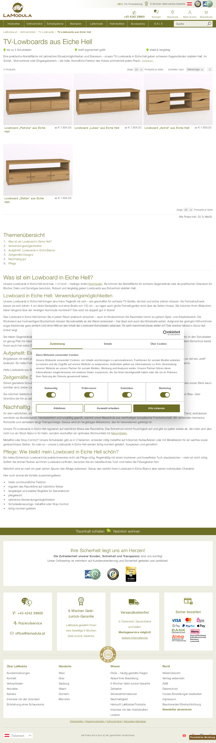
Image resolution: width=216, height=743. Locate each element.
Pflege (12, 263)
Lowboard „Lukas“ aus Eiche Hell (97, 128)
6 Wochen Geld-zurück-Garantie (130, 683)
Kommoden (95, 283)
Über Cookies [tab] (159, 343)
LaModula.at (10, 32)
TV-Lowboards (46, 32)
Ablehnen (59, 408)
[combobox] (193, 24)
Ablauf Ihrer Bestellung (124, 678)
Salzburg (64, 683)
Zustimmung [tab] (57, 343)
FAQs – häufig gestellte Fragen (129, 673)
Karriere (11, 693)
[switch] (89, 395)
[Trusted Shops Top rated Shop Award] (131, 574)
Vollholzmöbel (28, 32)
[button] (130, 4)
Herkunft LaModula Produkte (128, 704)
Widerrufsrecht (172, 673)
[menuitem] (13, 23)
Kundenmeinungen (18, 673)
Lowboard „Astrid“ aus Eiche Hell (167, 128)
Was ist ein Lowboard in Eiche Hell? (30, 241)
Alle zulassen (156, 408)
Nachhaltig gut (17, 259)
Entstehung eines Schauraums (25, 704)
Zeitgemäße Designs (20, 254)
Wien (62, 673)
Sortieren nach (176, 69)
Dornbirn (64, 693)
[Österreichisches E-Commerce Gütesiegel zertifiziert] (208, 4)
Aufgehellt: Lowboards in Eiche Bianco (31, 250)
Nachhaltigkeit (119, 699)
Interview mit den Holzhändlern (129, 709)
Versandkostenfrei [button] (135, 612)
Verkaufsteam (15, 683)
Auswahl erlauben (108, 408)
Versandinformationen (124, 693)
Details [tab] (108, 343)
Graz (61, 678)
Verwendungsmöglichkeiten (25, 245)
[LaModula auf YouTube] (184, 735)
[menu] (86, 23)
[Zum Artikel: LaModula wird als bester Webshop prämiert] (108, 655)
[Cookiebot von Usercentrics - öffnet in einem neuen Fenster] (165, 332)
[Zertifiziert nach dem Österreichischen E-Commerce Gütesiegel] (92, 574)
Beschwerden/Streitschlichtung (182, 704)
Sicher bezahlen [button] (188, 612)
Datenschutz (170, 688)
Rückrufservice (30, 623)
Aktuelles (12, 688)
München (64, 699)
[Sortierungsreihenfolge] (210, 69)
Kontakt (11, 678)
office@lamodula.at (30, 633)
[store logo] (17, 10)
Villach (62, 688)
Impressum (169, 699)
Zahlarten (116, 688)
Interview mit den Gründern (23, 699)
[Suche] (209, 23)
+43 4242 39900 (30, 613)
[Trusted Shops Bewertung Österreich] (113, 574)
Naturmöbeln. (119, 433)
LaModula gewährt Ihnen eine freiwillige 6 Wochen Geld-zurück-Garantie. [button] (81, 630)
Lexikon (115, 714)
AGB (165, 683)
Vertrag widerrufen (174, 678)
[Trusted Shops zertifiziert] (197, 4)
